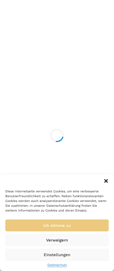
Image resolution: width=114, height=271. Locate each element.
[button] (106, 181)
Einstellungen (57, 254)
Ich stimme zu (57, 225)
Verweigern (57, 240)
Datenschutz (57, 265)
